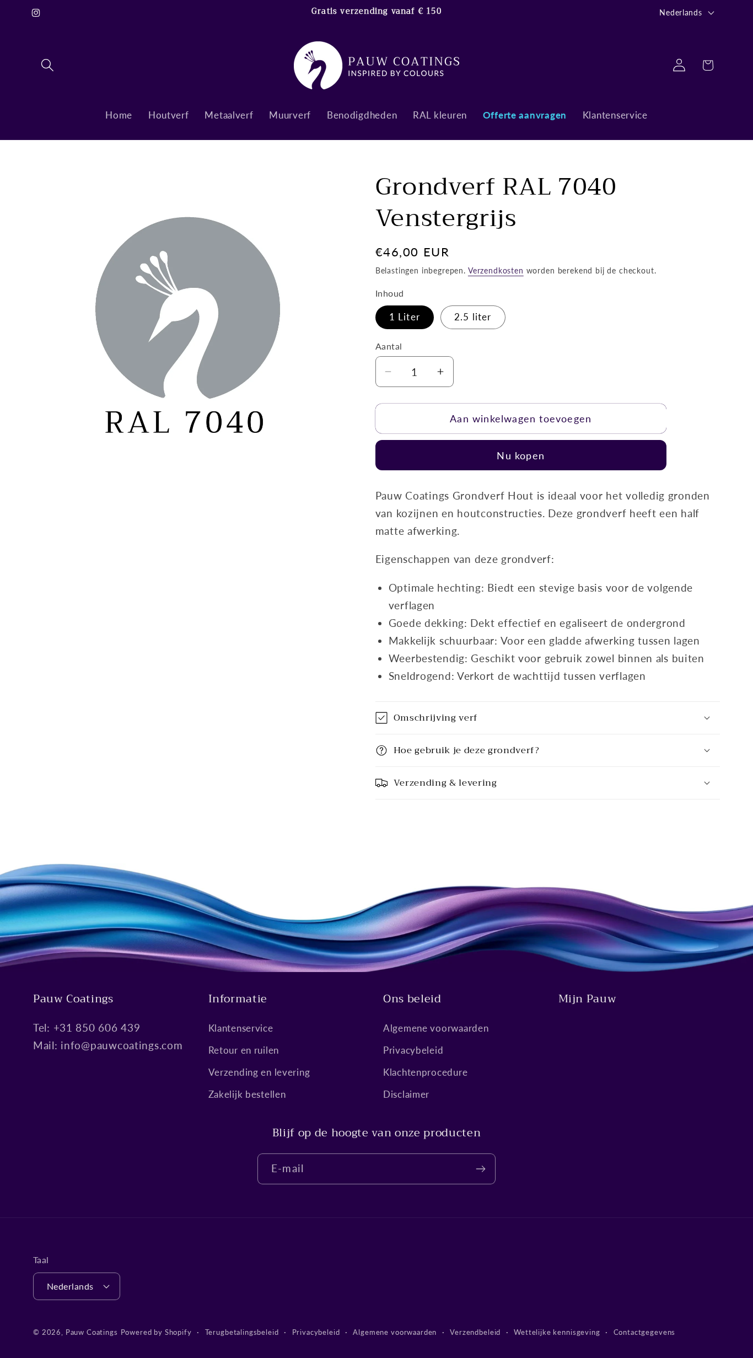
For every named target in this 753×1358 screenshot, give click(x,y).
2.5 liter (473, 317)
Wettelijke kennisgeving (557, 1331)
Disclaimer (406, 1095)
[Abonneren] (480, 1168)
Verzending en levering (259, 1072)
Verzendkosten (496, 270)
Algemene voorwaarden (435, 1028)
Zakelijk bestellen (247, 1095)
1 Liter (404, 317)
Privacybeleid (413, 1050)
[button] (47, 65)
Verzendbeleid (475, 1331)
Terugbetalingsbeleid (242, 1331)
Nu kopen (521, 455)
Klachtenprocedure (425, 1072)
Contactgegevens (645, 1331)
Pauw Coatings (92, 1331)
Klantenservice (240, 1028)
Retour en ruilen (243, 1050)
